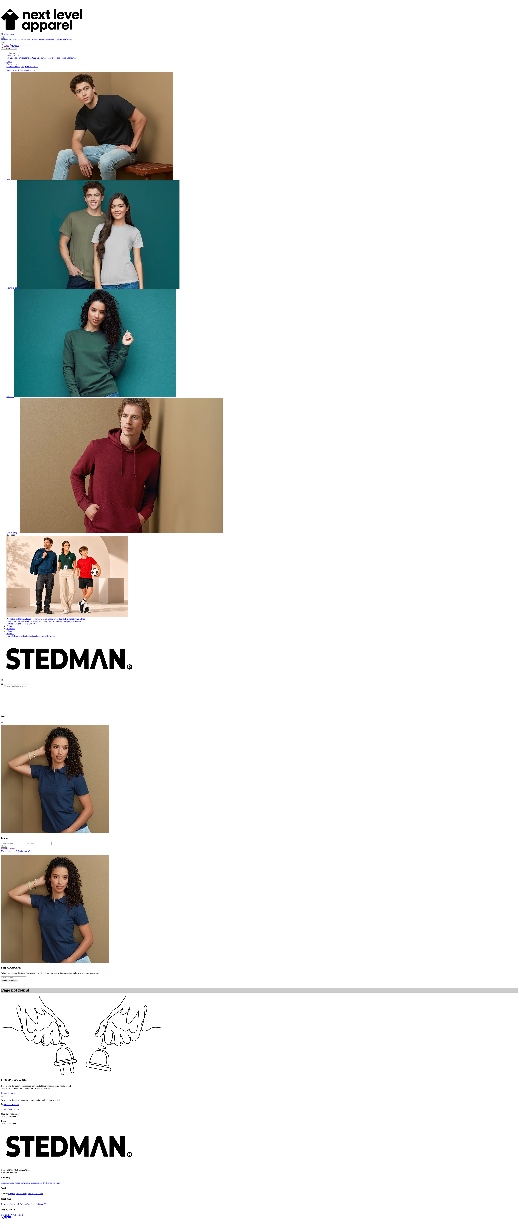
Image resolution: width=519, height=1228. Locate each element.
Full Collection (12, 55)
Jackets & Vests (53, 58)
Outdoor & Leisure (14, 621)
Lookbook (14, 1204)
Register (15, 45)
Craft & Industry (55, 621)
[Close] (2, 683)
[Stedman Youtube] (10, 1217)
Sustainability (35, 636)
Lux (22, 66)
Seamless (24, 70)
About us (10, 631)
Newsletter (5, 1215)
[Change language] (3, 37)
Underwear (41, 58)
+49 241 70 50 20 (11, 1104)
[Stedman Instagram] (2, 1217)
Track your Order (35, 1193)
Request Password (9, 981)
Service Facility (13, 624)
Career (55, 636)
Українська (60, 40)
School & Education (29, 624)
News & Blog (12, 636)
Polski (41, 40)
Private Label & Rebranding (35, 621)
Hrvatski (34, 40)
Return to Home (8, 1093)
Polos (16, 58)
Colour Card (25, 1204)
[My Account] (3, 42)
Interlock (10, 70)
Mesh (17, 70)
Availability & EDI (39, 1204)
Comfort (16, 66)
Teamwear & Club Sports (42, 619)
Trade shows (46, 636)
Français (12, 40)
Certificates (24, 636)
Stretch (28, 66)
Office (82, 619)
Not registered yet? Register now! (15, 851)
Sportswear (71, 58)
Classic (9, 66)
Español (19, 40)
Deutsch (4, 40)
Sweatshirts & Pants (27, 58)
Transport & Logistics (71, 621)
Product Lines (12, 64)
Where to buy (9, 34)
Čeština (68, 40)
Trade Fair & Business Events (66, 619)
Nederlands (49, 40)
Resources (10, 628)
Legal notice (14, 1183)
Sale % (9, 61)
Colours (9, 626)
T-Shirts (9, 58)
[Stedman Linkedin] (7, 1217)
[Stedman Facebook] (5, 1217)
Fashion (34, 66)
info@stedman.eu (11, 1109)
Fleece (63, 58)
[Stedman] (136, 678)
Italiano (27, 40)
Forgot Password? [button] (8, 849)
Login (6, 45)
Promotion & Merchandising (18, 619)
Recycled (32, 70)
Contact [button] (4, 1193)
